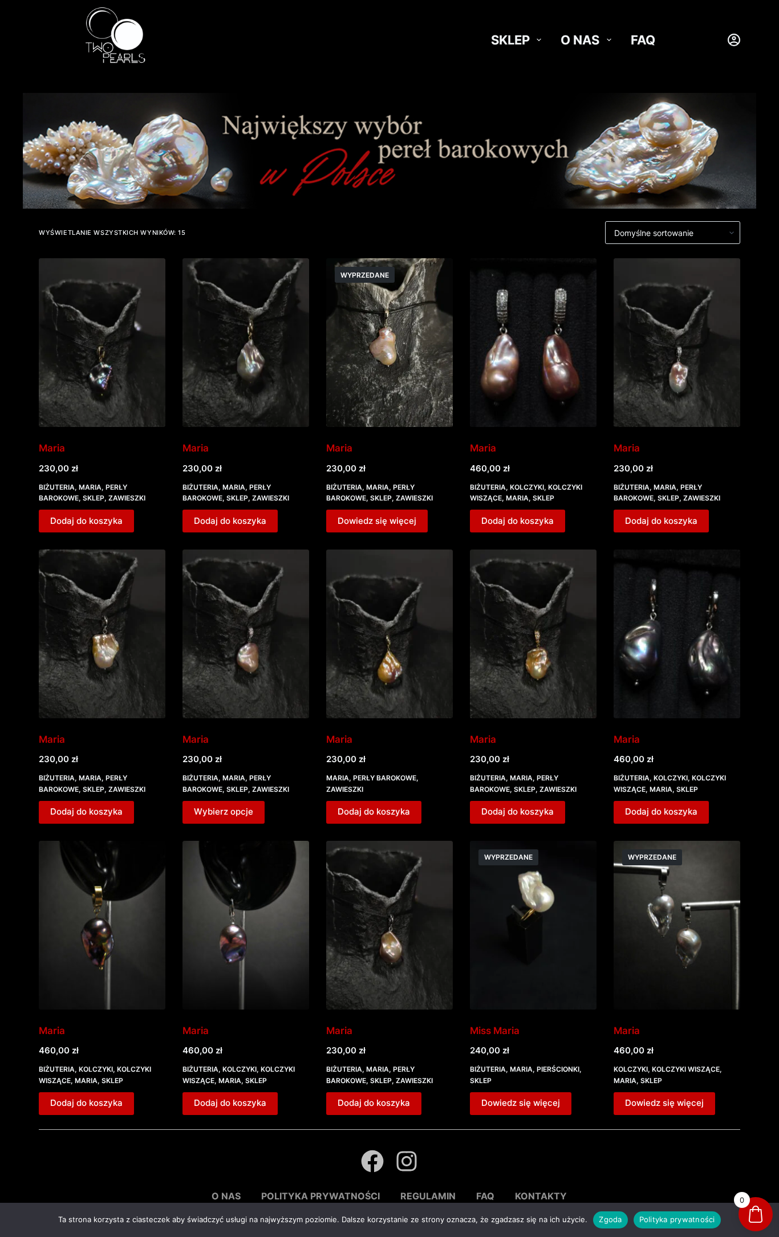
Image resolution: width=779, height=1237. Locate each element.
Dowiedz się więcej (377, 520)
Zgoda (610, 1219)
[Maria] (102, 342)
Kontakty (541, 1196)
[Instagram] (406, 1161)
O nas (580, 39)
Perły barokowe (384, 778)
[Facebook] (372, 1161)
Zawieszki (126, 498)
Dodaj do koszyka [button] (86, 520)
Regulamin (428, 1196)
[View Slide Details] (389, 151)
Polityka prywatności (320, 1196)
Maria (52, 448)
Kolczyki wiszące (686, 1069)
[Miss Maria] (533, 925)
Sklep (510, 39)
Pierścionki (558, 1069)
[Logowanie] (734, 40)
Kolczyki (527, 487)
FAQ (643, 39)
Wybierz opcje (223, 811)
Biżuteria (57, 487)
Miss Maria (495, 1030)
